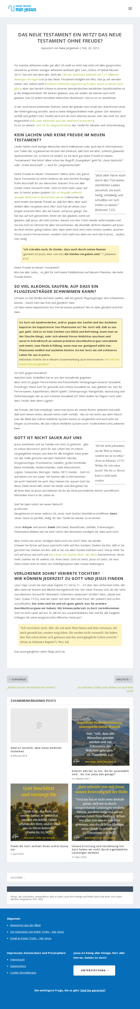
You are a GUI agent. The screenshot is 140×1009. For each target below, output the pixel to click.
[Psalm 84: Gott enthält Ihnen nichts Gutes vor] (39, 812)
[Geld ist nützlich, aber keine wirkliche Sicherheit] (39, 725)
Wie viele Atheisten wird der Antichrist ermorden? (62, 120)
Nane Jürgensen (69, 48)
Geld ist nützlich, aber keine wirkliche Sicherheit (36, 749)
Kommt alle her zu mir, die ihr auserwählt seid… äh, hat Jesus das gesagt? (100, 772)
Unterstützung (93, 970)
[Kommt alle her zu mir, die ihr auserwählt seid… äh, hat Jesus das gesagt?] (100, 737)
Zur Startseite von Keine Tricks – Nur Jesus (37, 931)
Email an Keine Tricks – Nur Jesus (30, 938)
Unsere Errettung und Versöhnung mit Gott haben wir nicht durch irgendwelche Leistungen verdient (100, 849)
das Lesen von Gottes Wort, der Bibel (73, 554)
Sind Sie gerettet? (93, 990)
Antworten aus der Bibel (25, 925)
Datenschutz (18, 966)
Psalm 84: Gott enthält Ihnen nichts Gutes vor (39, 847)
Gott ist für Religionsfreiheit (53, 125)
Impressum (17, 959)
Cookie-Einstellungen (23, 972)
